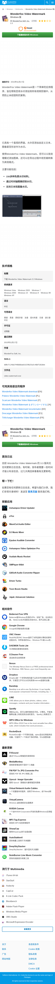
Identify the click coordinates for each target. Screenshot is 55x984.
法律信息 (33, 959)
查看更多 (27, 929)
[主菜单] (52, 2)
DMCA (32, 964)
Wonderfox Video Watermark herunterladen (21, 409)
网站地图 (6, 959)
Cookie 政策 (34, 949)
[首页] (3, 9)
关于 (4, 944)
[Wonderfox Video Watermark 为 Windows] (5, 18)
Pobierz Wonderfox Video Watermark (19, 396)
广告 (4, 954)
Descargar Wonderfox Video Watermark (20, 413)
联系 (4, 949)
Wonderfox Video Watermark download (19, 392)
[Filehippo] (9, 2)
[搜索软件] (47, 2)
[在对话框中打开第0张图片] (22, 206)
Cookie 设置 (34, 969)
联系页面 (32, 491)
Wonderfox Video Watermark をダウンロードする (24, 405)
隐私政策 (33, 954)
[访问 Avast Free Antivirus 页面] (27, 29)
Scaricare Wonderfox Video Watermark (19, 400)
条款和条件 (34, 944)
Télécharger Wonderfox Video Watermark (21, 418)
